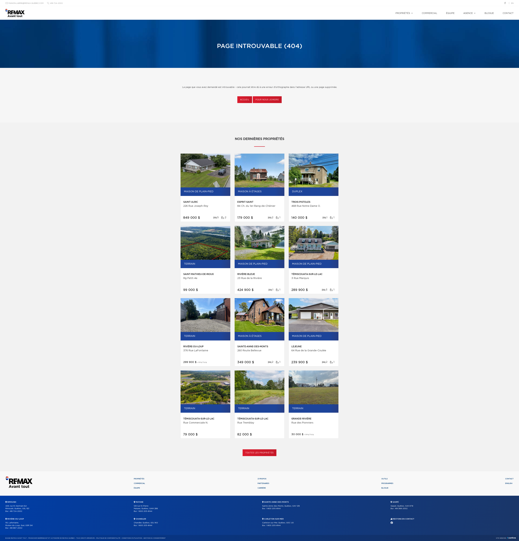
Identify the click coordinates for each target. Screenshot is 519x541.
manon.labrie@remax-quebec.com (26, 3)
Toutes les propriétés (259, 453)
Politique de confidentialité (108, 538)
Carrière (262, 488)
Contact (508, 13)
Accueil (244, 100)
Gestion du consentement (154, 538)
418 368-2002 (401, 508)
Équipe (450, 13)
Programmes (387, 483)
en (512, 3)
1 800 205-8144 (145, 511)
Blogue (489, 13)
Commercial (429, 13)
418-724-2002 (56, 3)
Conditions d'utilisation (132, 538)
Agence (468, 13)
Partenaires (263, 483)
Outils (384, 479)
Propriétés (402, 13)
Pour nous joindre (267, 100)
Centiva (511, 538)
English (508, 483)
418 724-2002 (16, 511)
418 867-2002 (16, 528)
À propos (262, 479)
